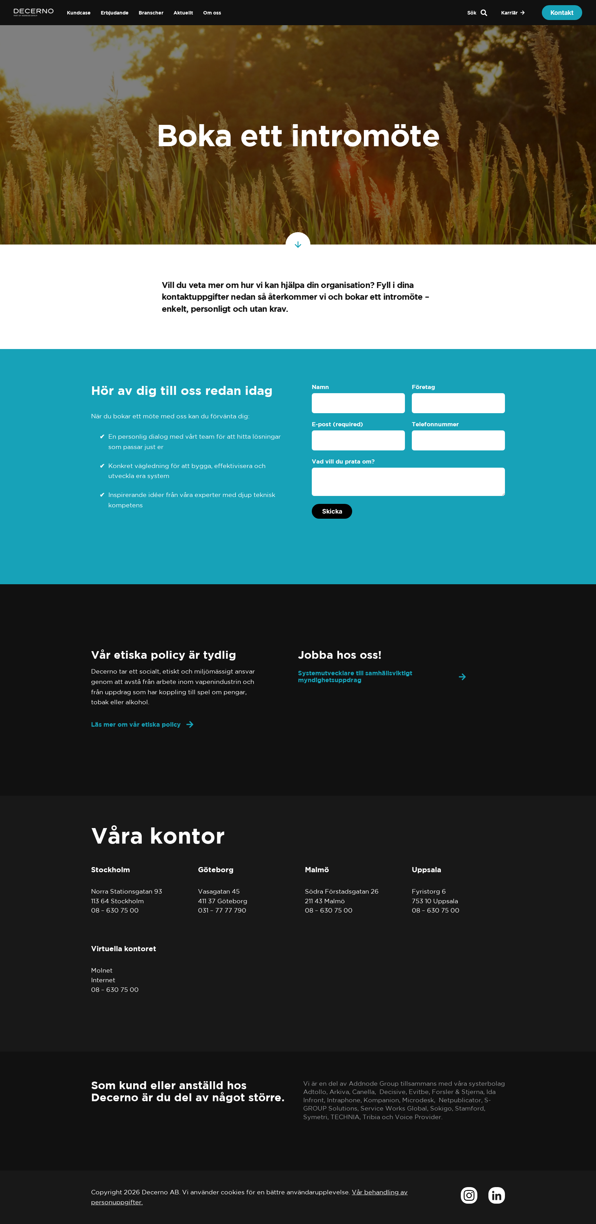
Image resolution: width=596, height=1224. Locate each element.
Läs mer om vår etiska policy (136, 724)
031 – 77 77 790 (222, 910)
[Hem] (33, 14)
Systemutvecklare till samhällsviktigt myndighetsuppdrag (355, 676)
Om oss (212, 13)
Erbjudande (115, 13)
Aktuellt (183, 13)
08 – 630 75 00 (115, 910)
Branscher (151, 13)
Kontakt (562, 12)
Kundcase (79, 13)
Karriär (509, 13)
